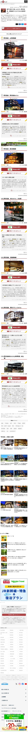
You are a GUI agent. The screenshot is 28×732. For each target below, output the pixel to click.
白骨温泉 (2, 644)
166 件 (25, 323)
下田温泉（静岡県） (4, 649)
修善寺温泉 (21, 646)
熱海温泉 (21, 670)
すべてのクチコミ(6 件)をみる (22, 92)
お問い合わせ (4, 705)
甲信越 (19, 423)
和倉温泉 (11, 649)
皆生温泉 (11, 660)
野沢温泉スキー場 (19, 425)
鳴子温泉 (21, 632)
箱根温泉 (2, 668)
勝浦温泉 (21, 656)
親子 (11, 423)
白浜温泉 (11, 656)
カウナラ (20, 678)
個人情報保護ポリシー (6, 711)
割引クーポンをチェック (15, 68)
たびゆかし (3, 679)
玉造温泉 (2, 660)
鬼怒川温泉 (3, 642)
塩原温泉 (11, 642)
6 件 (26, 373)
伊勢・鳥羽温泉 (13, 668)
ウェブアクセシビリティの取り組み (9, 708)
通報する (25, 90)
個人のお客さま (5, 689)
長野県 (23, 423)
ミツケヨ (24, 678)
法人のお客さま (5, 693)
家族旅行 (20, 428)
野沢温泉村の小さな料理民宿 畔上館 (14, 357)
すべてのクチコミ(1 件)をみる (22, 195)
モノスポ (12, 678)
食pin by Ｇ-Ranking (16, 679)
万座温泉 (11, 639)
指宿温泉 (2, 672)
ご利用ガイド (14, 675)
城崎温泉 (21, 653)
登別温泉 (11, 630)
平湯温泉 (2, 653)
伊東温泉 (11, 646)
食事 (11, 428)
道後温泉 (2, 658)
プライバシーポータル (16, 711)
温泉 (8, 428)
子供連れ (7, 423)
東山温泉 (21, 635)
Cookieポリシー (5, 714)
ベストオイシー (7, 678)
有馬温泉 (2, 656)
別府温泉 (2, 663)
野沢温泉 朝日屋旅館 (10, 149)
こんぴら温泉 (12, 658)
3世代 (15, 423)
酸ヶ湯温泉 (3, 665)
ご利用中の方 (5, 700)
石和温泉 (21, 644)
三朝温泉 (21, 658)
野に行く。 (16, 678)
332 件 (25, 111)
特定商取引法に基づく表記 (15, 714)
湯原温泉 (21, 660)
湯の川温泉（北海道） (4, 633)
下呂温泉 (21, 651)
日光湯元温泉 (21, 665)
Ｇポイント (19, 675)
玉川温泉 (11, 665)
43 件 (25, 273)
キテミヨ (2, 678)
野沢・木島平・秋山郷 (5, 425)
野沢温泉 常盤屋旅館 (10, 257)
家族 (2, 423)
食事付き (3, 431)
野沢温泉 (3, 428)
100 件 (25, 222)
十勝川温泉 (21, 630)
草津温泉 (21, 637)
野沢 (13, 425)
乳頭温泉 (11, 632)
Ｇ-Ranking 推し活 (9, 679)
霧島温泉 (21, 663)
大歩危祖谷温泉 (3, 670)
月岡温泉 (11, 644)
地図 (16, 113)
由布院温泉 (12, 670)
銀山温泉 (11, 637)
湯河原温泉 (3, 646)
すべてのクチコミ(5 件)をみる (22, 140)
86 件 (25, 165)
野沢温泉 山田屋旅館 (10, 38)
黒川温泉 (11, 663)
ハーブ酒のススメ (23, 679)
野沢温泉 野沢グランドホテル (12, 307)
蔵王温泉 (2, 637)
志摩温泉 (21, 668)
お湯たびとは (8, 675)
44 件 (25, 60)
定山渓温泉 (3, 630)
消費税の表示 (11, 705)
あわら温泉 (3, 651)
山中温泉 (21, 649)
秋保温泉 (11, 635)
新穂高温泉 (12, 653)
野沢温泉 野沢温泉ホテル (11, 95)
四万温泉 (21, 639)
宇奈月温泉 (12, 651)
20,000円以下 (12, 431)
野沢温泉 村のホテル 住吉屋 (12, 198)
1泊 (7, 431)
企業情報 (4, 697)
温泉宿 (15, 428)
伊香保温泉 (3, 639)
